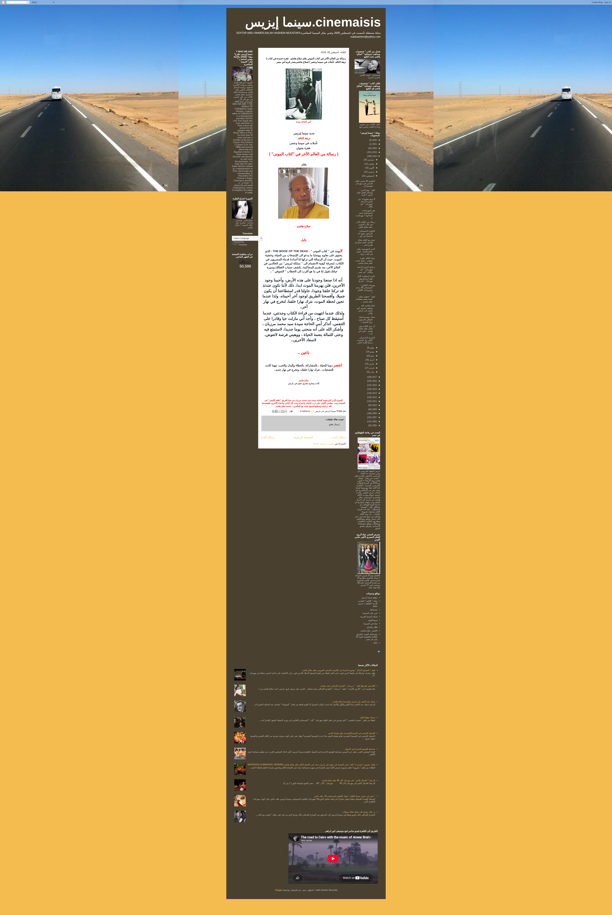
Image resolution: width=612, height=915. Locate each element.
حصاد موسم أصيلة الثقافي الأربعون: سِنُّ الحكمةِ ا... (366, 319)
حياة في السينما (371, 623)
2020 (374, 148)
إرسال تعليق (334, 424)
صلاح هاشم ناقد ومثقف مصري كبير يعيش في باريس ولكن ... (366, 309)
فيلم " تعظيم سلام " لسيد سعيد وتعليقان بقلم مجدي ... (365, 299)
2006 (374, 421)
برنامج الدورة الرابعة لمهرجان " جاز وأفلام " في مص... (366, 269)
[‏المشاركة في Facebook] (276, 411)
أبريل (371, 360)
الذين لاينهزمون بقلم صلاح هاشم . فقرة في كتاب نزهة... (366, 251)
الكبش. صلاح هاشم (369, 630)
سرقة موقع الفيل (367, 717)
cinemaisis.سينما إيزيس (313, 22)
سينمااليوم (373, 620)
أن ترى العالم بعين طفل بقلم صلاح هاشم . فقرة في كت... (366, 330)
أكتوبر (371, 168)
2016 (374, 381)
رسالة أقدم (268, 437)
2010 (374, 405)
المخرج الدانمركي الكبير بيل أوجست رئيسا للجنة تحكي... (365, 340)
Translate (242, 244)
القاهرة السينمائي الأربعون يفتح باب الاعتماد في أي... (366, 233)
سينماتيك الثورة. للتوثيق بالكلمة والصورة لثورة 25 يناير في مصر (367, 636)
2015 (374, 385)
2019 (374, 152)
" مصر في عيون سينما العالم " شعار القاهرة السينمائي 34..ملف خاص (344, 796)
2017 (374, 377)
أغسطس (369, 176)
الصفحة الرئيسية (303, 437)
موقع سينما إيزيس (369, 597)
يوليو (371, 347)
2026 (374, 140)
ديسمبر (370, 159)
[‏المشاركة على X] (279, 411)
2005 (374, 425)
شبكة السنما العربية (369, 616)
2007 (374, 417)
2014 (374, 389)
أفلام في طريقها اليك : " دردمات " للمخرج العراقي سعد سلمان (347, 686)
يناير (372, 372)
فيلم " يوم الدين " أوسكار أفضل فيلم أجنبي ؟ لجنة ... (366, 192)
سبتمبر (371, 172)
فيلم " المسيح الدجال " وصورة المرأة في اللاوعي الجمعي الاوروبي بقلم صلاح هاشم (338, 670)
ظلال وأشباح (372, 627)
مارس (371, 364)
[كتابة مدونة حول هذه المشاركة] (282, 411)
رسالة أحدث (338, 437)
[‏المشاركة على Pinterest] (273, 411)
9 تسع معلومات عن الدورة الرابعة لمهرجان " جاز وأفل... (366, 203)
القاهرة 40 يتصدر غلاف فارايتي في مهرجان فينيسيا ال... (365, 183)
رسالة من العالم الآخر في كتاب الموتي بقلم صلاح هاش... (365, 224)
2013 (374, 393)
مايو (372, 356)
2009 (374, 409)
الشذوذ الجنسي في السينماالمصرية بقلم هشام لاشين (351, 733)
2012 (374, 397)
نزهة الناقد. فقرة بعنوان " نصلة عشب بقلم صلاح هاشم (365, 260)
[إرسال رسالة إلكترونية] (291, 411)
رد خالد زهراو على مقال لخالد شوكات (358, 812)
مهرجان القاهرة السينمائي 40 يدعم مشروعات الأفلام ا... (365, 289)
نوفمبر (371, 164)
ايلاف (375, 643)
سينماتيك (374, 609)
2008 (374, 413)
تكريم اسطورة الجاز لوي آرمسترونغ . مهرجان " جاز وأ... (366, 278)
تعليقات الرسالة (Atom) (323, 444)
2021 (374, 144)
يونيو (371, 351)
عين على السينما (370, 613)
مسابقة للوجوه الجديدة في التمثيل (360, 749)
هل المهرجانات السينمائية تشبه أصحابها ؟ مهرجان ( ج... (365, 214)
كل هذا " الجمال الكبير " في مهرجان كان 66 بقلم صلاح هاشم (348, 780)
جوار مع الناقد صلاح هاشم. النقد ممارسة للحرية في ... (365, 242)
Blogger (278, 890)
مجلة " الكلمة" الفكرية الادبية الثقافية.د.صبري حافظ (368, 603)
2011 (374, 401)
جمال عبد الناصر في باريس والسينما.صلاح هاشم (354, 701)
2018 (374, 156)
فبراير (371, 368)
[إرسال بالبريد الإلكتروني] (285, 411)
